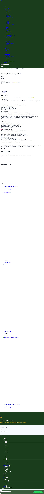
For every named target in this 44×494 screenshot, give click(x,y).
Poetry (7, 57)
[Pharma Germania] (4, 89)
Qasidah (7, 21)
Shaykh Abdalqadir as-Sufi (10, 35)
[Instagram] (1, 464)
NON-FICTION (7, 54)
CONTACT (5, 62)
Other (7, 58)
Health (7, 42)
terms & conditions (13, 469)
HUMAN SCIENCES (8, 36)
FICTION (6, 50)
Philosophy (8, 40)
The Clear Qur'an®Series (10, 61)
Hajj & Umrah (8, 15)
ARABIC (6, 45)
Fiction (7, 51)
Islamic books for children (10, 24)
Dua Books (8, 22)
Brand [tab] (4, 92)
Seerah (7, 18)
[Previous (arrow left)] (0, 482)
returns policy (18, 469)
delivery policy (23, 469)
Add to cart (3, 81)
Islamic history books (9, 37)
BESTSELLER (7, 8)
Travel (7, 55)
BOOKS (4, 5)
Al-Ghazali (8, 30)
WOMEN (6, 47)
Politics (7, 38)
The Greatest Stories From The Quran (10, 233)
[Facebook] (0, 464)
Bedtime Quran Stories (8, 306)
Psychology (8, 41)
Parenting (8, 25)
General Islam (8, 10)
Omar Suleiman (8, 34)
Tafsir (7, 27)
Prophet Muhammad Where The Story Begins (12, 451)
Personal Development (10, 43)
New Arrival (7, 7)
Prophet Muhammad (9, 17)
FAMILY (6, 48)
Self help (7, 44)
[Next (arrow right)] (1, 482)
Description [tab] (5, 91)
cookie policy (7, 469)
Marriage (7, 23)
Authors (6, 29)
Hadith (7, 11)
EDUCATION (7, 49)
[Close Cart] (1, 477)
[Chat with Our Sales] (38, 492)
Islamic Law (8, 14)
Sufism (7, 28)
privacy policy (2, 469)
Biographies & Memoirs (10, 56)
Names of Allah (8, 16)
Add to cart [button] (6, 309)
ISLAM (6, 9)
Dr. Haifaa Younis (9, 31)
